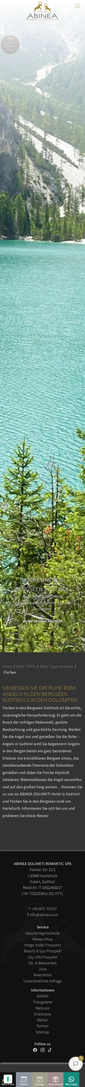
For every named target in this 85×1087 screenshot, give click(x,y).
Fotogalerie (42, 1002)
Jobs (42, 968)
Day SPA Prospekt (42, 957)
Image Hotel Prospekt (42, 945)
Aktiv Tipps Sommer (56, 666)
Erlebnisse (42, 1014)
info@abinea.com (44, 914)
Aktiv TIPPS (26, 666)
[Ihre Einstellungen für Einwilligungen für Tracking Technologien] (8, 1079)
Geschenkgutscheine (42, 933)
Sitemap (42, 1032)
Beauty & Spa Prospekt (43, 950)
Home (7, 666)
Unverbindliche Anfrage (42, 981)
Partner (42, 1025)
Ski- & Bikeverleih (42, 963)
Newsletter (42, 974)
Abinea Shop (42, 939)
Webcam (43, 1008)
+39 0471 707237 (44, 908)
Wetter (42, 1020)
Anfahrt (43, 996)
